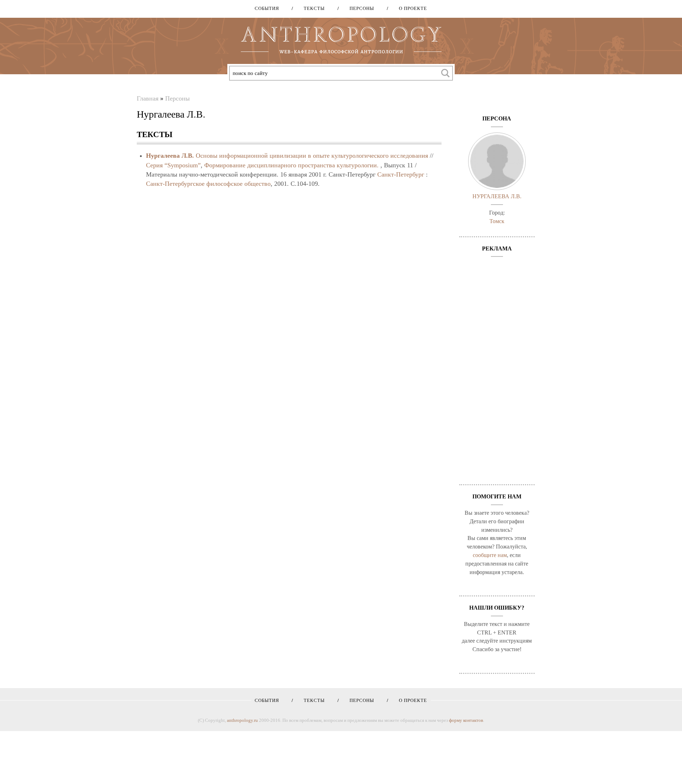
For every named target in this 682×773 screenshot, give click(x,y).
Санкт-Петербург (400, 174)
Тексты (312, 8)
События (267, 8)
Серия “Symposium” (173, 165)
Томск (496, 221)
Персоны (359, 8)
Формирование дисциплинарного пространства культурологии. (291, 165)
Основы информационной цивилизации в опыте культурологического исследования (312, 155)
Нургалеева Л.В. (170, 155)
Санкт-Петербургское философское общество (208, 183)
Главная (147, 98)
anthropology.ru (242, 720)
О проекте (410, 8)
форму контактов (466, 720)
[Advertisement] (497, 367)
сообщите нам (490, 555)
